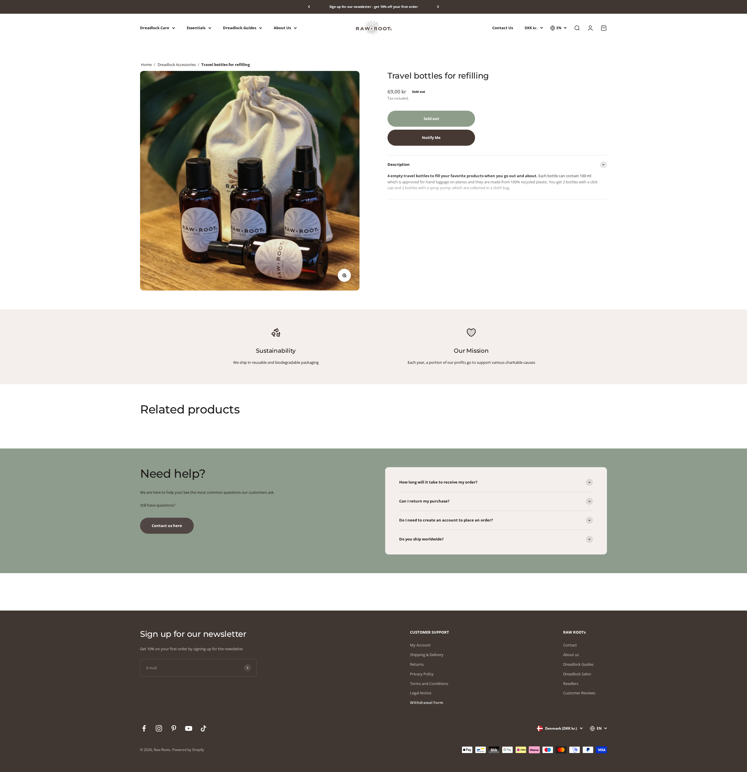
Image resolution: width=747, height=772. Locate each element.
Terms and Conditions (429, 683)
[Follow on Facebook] (144, 728)
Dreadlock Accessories (177, 64)
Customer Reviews (579, 693)
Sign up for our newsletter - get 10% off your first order (373, 6)
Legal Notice (420, 693)
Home (146, 64)
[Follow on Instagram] (159, 728)
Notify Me (431, 137)
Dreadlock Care (154, 27)
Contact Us (502, 27)
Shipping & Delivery (427, 654)
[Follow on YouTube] (189, 728)
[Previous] (309, 7)
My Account (420, 645)
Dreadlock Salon (577, 674)
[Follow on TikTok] (203, 728)
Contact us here (167, 525)
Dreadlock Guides (239, 27)
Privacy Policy (422, 674)
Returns (417, 664)
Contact (570, 645)
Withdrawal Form (426, 702)
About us (571, 654)
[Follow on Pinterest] (174, 728)
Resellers (570, 683)
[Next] (438, 7)
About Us (282, 27)
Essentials (196, 27)
